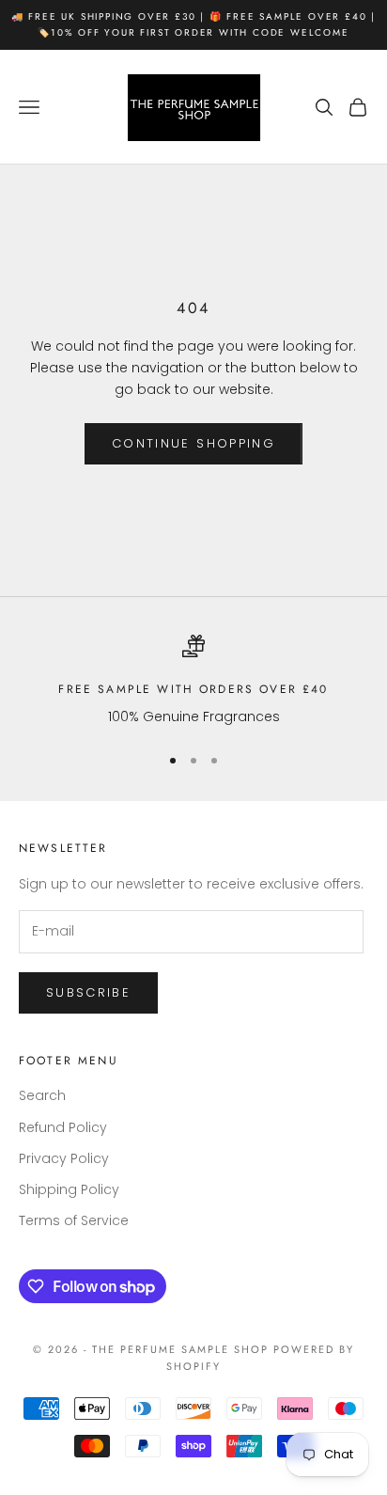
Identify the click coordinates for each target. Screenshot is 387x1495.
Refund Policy (63, 1127)
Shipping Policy (69, 1189)
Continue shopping (193, 443)
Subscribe (88, 992)
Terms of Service (74, 1220)
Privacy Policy (64, 1158)
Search (42, 1095)
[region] (193, 681)
